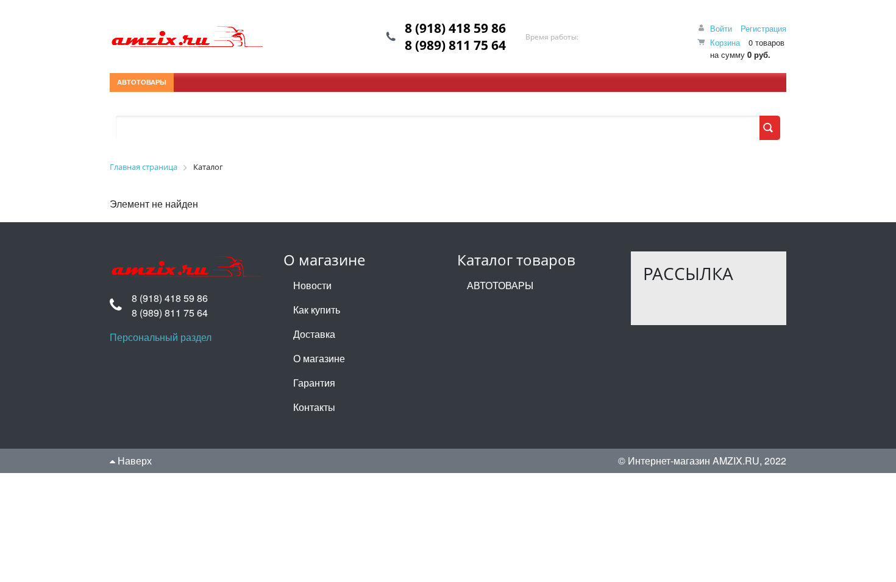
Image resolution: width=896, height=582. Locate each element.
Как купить (316, 310)
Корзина (725, 42)
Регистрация (763, 28)
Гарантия (314, 383)
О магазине (319, 358)
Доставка (314, 334)
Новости (312, 285)
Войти (721, 28)
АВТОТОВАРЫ (141, 81)
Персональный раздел (161, 337)
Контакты (314, 407)
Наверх (133, 461)
